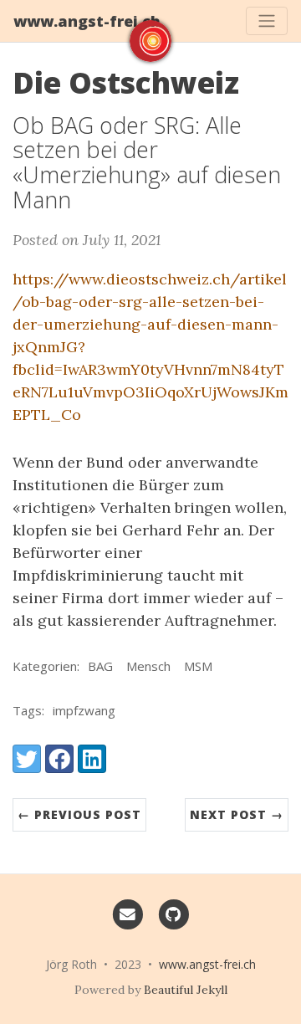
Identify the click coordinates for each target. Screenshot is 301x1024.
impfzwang (84, 710)
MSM (198, 666)
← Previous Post (79, 814)
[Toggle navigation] (267, 21)
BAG (100, 666)
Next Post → (236, 814)
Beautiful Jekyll (185, 989)
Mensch (148, 666)
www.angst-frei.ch (87, 21)
